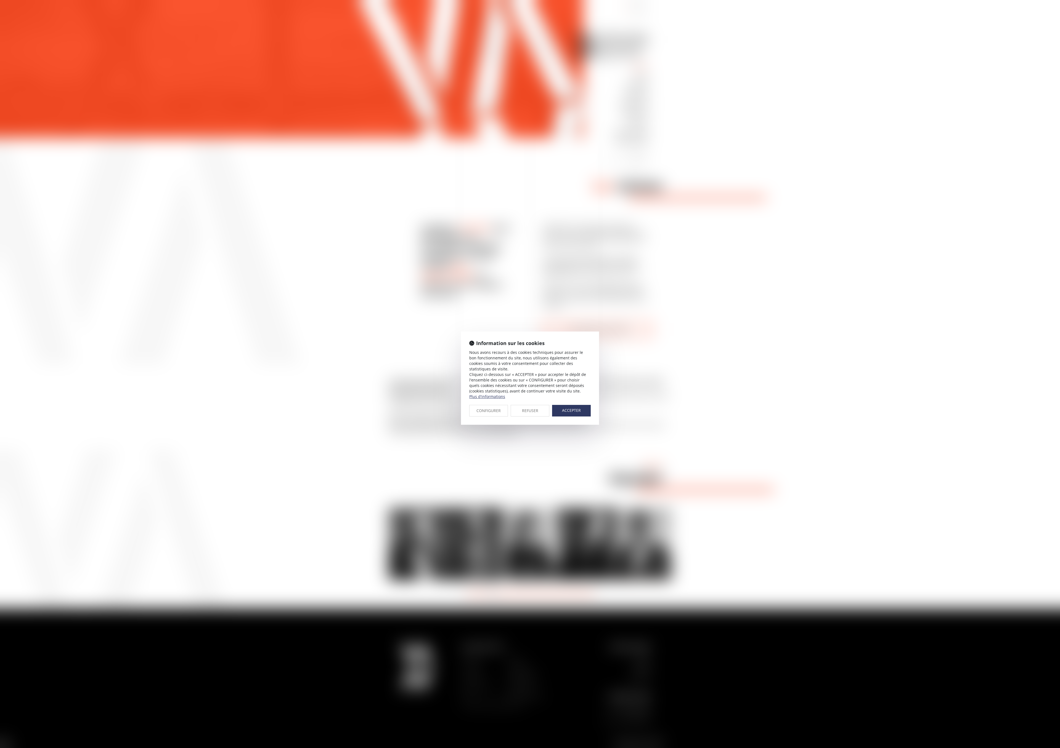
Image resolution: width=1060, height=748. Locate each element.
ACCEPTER (571, 410)
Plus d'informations (487, 396)
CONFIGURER (488, 410)
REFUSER (530, 410)
